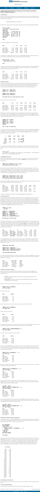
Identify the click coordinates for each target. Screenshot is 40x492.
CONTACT (25, 491)
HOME (21, 491)
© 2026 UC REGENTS (16, 491)
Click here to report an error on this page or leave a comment (12, 489)
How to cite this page (36, 489)
